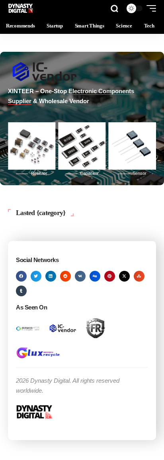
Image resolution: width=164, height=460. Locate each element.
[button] (114, 8)
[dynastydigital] (21, 8)
